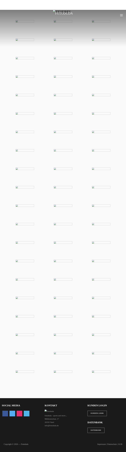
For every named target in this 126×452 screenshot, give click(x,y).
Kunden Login (97, 413)
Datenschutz (112, 444)
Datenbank (96, 430)
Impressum (101, 444)
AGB (120, 444)
